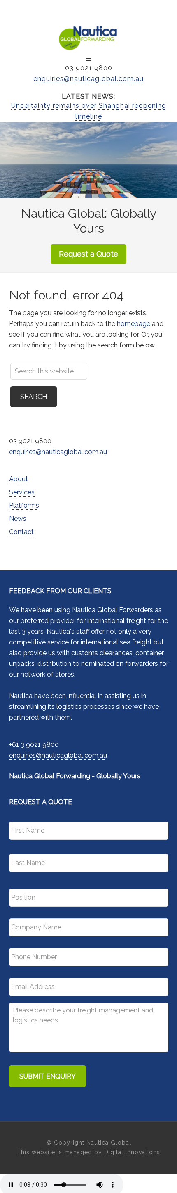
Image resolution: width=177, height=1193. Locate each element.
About (18, 479)
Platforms (24, 505)
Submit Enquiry (47, 1076)
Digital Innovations (132, 1152)
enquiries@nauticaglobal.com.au (88, 79)
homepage (133, 324)
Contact (21, 532)
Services (22, 492)
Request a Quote (88, 254)
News (17, 519)
